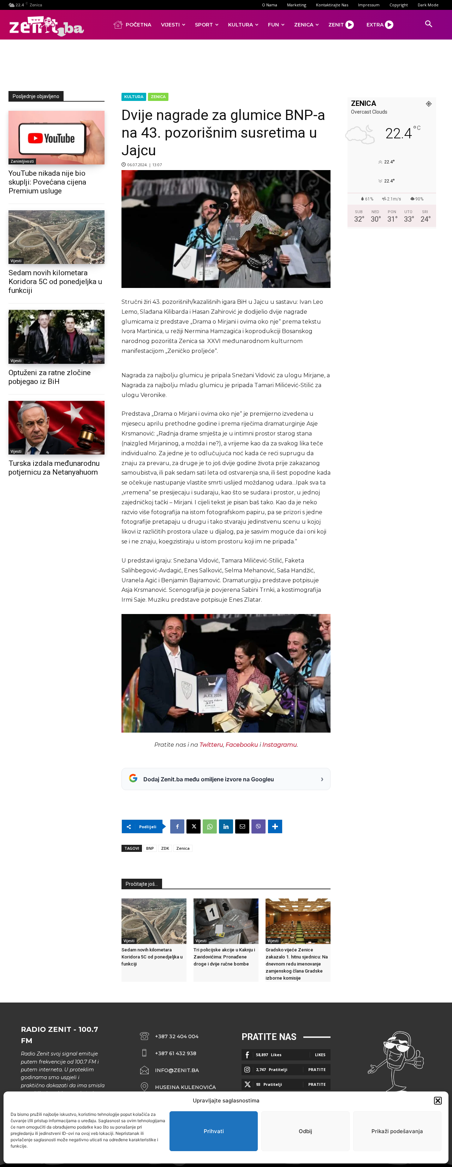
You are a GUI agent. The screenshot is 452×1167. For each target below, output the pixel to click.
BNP (150, 848)
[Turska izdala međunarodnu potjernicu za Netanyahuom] (56, 428)
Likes (320, 1054)
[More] (275, 826)
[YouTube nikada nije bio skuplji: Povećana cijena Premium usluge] (56, 137)
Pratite (317, 1069)
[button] (437, 1100)
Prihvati (214, 1131)
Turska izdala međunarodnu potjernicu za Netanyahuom (54, 467)
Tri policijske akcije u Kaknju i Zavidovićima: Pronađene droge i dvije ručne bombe (224, 957)
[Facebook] (177, 826)
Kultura (133, 96)
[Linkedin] (226, 826)
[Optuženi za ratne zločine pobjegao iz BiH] (56, 336)
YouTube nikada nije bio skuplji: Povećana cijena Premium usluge (47, 182)
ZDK (165, 848)
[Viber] (258, 826)
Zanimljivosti (22, 161)
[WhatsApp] (210, 826)
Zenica (158, 96)
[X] (193, 826)
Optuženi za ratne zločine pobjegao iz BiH (49, 377)
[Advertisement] (226, 64)
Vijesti (16, 260)
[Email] (242, 826)
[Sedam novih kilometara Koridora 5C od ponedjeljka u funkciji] (56, 237)
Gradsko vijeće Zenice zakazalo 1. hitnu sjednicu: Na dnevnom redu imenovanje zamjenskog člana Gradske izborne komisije (297, 964)
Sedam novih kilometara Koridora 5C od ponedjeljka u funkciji (55, 282)
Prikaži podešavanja (397, 1131)
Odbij (305, 1131)
